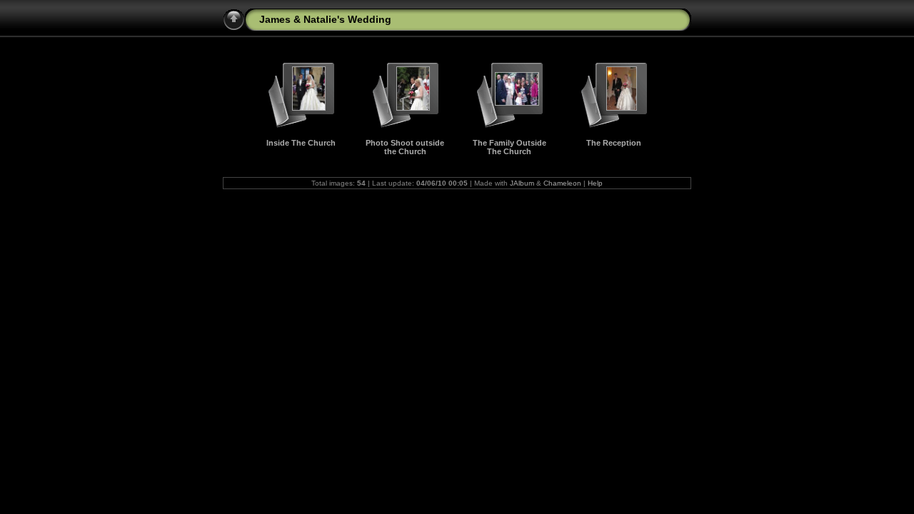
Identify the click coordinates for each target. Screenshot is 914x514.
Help (595, 183)
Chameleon (562, 183)
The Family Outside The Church (509, 147)
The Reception (613, 142)
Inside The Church (301, 142)
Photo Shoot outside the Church (405, 147)
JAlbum (522, 183)
